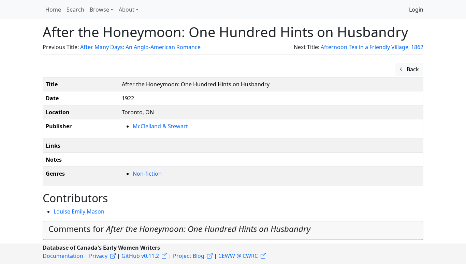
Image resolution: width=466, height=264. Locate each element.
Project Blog (188, 256)
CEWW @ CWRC (238, 256)
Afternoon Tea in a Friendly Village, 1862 (372, 47)
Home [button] (53, 9)
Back (412, 69)
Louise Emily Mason (79, 211)
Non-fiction (147, 173)
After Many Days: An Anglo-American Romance (140, 47)
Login (416, 9)
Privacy (98, 256)
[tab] (233, 230)
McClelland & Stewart (160, 126)
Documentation (63, 256)
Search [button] (75, 9)
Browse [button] (99, 9)
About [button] (126, 9)
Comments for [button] (179, 228)
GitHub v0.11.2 (140, 256)
